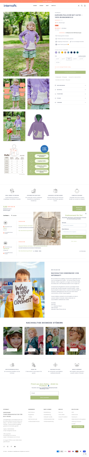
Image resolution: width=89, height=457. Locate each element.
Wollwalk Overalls (48, 417)
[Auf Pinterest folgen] (11, 446)
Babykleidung (47, 412)
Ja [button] (33, 251)
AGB (73, 412)
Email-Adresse (65, 229)
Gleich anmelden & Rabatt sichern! (74, 236)
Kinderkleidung (47, 414)
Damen (35, 5)
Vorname (64, 222)
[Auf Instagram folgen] (7, 446)
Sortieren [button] (6, 215)
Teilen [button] (40, 251)
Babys (31, 350)
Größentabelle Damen (34, 421)
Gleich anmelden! (44, 397)
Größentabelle (82, 56)
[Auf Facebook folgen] (4, 446)
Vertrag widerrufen (78, 426)
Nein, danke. (74, 241)
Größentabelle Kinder (49, 419)
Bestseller (12, 350)
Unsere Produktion (62, 417)
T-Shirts (30, 417)
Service (53, 5)
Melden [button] (36, 251)
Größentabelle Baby (49, 421)
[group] (10, 207)
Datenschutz (75, 414)
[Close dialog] (86, 213)
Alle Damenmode (32, 419)
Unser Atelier (61, 414)
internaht (58, 12)
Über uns (60, 412)
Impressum (74, 417)
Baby (47, 5)
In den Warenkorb (70, 72)
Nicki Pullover (31, 412)
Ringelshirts (31, 414)
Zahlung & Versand (76, 421)
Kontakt (60, 419)
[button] (70, 23)
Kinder (41, 5)
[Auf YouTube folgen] (15, 446)
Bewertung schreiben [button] (79, 208)
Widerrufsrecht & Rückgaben (79, 419)
